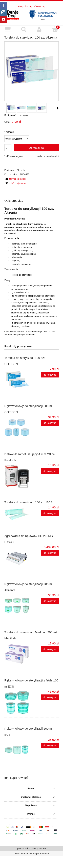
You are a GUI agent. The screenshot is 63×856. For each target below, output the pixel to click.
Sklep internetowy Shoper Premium (31, 853)
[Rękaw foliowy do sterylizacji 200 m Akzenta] (18, 606)
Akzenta (21, 170)
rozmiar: (9, 132)
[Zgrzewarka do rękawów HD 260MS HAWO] (18, 558)
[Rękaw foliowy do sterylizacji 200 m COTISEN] (18, 428)
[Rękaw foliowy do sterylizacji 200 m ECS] (18, 750)
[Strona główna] (31, 14)
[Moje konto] (39, 29)
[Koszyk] (55, 29)
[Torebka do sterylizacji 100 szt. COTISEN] (18, 380)
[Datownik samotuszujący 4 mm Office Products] (18, 476)
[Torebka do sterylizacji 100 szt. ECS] (18, 514)
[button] (8, 29)
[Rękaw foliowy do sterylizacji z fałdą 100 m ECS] (18, 702)
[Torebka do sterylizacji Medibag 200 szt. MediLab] (18, 654)
